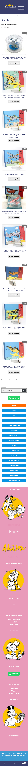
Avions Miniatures (14, 475)
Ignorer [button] (3, 759)
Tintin (14, 420)
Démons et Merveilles (14, 435)
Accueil (4, 15)
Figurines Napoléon (14, 470)
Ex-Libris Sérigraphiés (14, 440)
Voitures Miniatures (14, 460)
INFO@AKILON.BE (14, 693)
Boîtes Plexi (14, 455)
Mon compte (4, 763)
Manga (14, 405)
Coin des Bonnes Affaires (14, 480)
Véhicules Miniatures (14, 465)
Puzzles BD (14, 430)
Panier (22, 762)
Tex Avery (14, 445)
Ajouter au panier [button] (14, 63)
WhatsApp (15, 398)
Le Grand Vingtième (14, 450)
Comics (14, 410)
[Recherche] (24, 390)
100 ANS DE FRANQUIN (14, 425)
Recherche (3, 387)
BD (14, 415)
